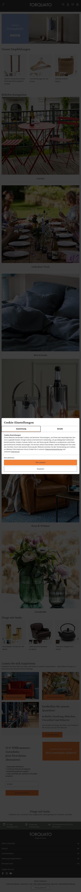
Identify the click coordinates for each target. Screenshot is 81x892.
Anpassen (40, 469)
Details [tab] (60, 429)
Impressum (15, 452)
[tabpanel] (40, 443)
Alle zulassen (40, 462)
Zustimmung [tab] (21, 429)
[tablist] (40, 429)
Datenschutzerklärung (53, 449)
